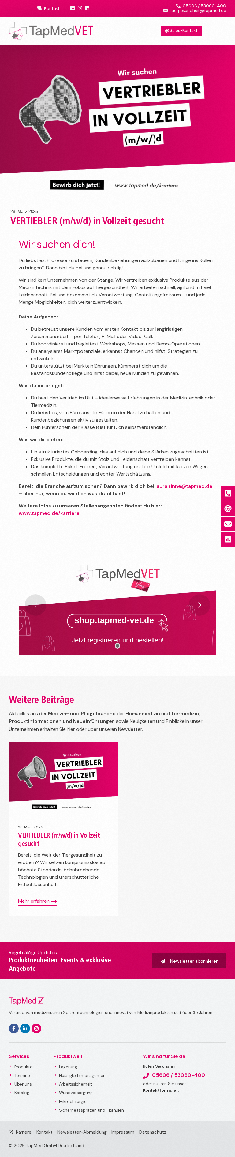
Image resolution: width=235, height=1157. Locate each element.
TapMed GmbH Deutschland (55, 1146)
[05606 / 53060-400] (228, 493)
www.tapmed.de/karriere (49, 513)
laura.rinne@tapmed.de (183, 486)
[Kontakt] (228, 524)
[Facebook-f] (14, 1028)
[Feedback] (228, 539)
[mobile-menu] (218, 31)
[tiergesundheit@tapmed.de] (228, 508)
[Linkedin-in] (25, 1028)
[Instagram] (36, 1028)
